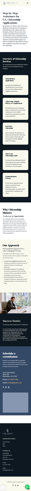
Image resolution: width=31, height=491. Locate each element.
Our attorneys (6, 442)
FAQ (4, 444)
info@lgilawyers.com (14, 383)
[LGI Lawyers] (10, 3)
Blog (4, 446)
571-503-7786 (13, 379)
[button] (27, 3)
